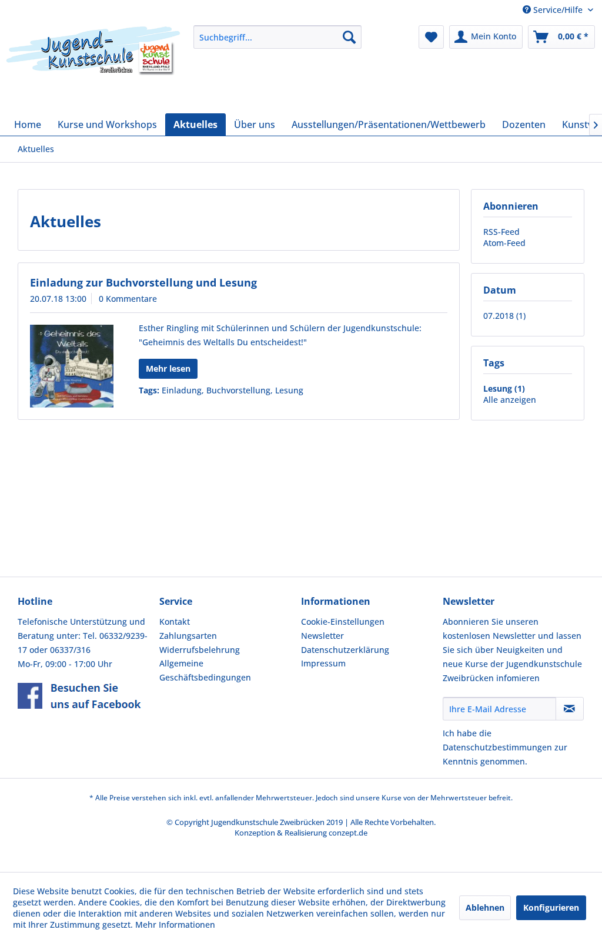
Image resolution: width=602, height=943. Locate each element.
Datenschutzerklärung (345, 649)
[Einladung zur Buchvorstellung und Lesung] (71, 366)
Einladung (182, 390)
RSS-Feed (501, 231)
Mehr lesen (168, 368)
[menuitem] (277, 37)
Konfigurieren (551, 907)
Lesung (289, 390)
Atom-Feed (504, 242)
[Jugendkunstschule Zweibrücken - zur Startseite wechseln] (93, 66)
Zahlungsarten (188, 635)
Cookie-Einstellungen (342, 621)
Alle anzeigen (509, 399)
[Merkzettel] (431, 37)
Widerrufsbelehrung (199, 649)
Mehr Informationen (175, 924)
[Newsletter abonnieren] (570, 708)
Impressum (323, 663)
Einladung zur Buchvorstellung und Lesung (143, 282)
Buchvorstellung (238, 390)
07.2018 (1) (504, 315)
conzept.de (348, 832)
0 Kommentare (128, 298)
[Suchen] (349, 37)
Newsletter (322, 635)
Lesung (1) (504, 388)
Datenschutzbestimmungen (497, 747)
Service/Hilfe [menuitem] (558, 9)
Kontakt (174, 621)
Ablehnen (485, 907)
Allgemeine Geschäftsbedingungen (205, 670)
